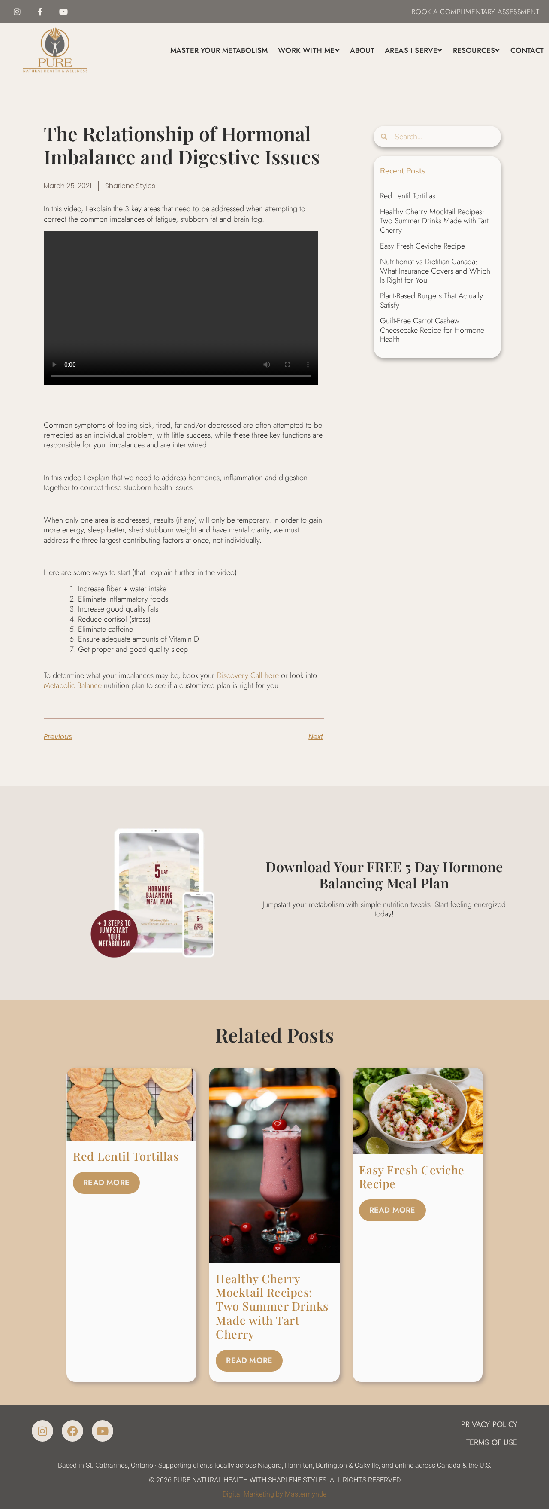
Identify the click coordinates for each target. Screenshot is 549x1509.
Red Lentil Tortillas (407, 195)
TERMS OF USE (491, 1442)
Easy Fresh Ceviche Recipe (422, 246)
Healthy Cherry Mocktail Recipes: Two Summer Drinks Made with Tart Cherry (434, 221)
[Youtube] (63, 11)
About (362, 50)
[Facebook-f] (40, 11)
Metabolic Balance (73, 685)
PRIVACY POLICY (489, 1424)
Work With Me (306, 50)
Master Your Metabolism (219, 50)
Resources (474, 50)
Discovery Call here (248, 675)
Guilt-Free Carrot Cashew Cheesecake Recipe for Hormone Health (432, 330)
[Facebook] (72, 1431)
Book (421, 12)
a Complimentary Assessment (485, 12)
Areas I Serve (411, 50)
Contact (527, 50)
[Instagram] (17, 11)
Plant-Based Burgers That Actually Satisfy (431, 300)
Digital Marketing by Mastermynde (274, 1494)
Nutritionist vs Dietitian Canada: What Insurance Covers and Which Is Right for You (435, 271)
